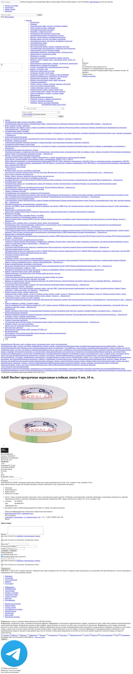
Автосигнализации (12, 256)
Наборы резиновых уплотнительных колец (20, 273)
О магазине (9, 578)
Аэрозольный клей (11, 129)
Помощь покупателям (12, 604)
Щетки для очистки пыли (69, 270)
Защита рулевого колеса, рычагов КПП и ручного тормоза (25, 219)
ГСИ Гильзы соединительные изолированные (21, 230)
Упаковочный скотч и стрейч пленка (76, 370)
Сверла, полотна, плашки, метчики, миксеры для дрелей (50, 84)
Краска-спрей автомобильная (87, 247)
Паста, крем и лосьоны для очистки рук (19, 174)
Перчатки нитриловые (52, 284)
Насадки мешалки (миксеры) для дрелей (39, 281)
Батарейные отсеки (12, 318)
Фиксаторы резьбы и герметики (76, 127)
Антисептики (10, 284)
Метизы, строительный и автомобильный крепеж (48, 37)
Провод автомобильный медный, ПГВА (55, 266)
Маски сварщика (66, 284)
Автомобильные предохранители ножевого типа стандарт (25, 195)
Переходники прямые (12, 212)
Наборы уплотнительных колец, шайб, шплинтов (47, 80)
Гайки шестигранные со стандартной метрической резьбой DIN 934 (34, 161)
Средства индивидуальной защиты (42, 86)
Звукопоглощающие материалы (39, 314)
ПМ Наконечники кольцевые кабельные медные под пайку (26, 253)
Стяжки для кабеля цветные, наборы (107, 288)
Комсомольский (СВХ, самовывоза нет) (19, 513)
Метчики (107, 281)
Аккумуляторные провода (14, 200)
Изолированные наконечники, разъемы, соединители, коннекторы (54, 63)
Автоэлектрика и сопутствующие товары (45, 50)
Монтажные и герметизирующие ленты (48, 370)
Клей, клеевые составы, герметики (42, 28)
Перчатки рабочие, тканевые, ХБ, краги (29, 284)
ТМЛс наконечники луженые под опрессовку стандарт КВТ (108, 251)
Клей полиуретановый (76, 299)
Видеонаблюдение (11, 331)
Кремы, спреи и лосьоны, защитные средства (21, 176)
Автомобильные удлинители (15, 187)
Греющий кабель (19, 266)
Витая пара (9, 266)
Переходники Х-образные (85, 212)
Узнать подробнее (39, 637)
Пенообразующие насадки (84, 146)
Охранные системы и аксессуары (42, 73)
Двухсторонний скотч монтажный (17, 227)
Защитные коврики (83, 219)
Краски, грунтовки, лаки (39, 69)
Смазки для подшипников (56, 322)
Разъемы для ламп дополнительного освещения (63, 183)
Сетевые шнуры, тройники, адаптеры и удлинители (63, 139)
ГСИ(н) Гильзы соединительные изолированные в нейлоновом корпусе (37, 232)
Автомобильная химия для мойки (42, 30)
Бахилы (75, 284)
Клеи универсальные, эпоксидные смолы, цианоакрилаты (55, 152)
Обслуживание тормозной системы (28, 154)
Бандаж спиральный (60, 124)
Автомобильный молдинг (35, 187)
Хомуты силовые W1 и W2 (35, 305)
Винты (7, 163)
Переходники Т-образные (67, 212)
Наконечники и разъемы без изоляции (43, 65)
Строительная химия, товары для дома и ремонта (47, 91)
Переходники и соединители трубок (43, 54)
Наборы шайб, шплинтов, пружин (48, 273)
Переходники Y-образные (30, 212)
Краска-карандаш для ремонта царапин (62, 247)
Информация (9, 587)
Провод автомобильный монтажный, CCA (85, 266)
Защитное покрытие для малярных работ (61, 219)
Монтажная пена (47, 299)
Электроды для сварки (42, 277)
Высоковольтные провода (33, 200)
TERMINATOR (10, 589)
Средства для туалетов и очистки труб (19, 172)
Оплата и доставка (11, 593)
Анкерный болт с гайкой (46, 157)
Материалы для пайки (38, 56)
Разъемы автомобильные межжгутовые (74, 200)
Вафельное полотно (85, 270)
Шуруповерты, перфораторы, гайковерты (41, 241)
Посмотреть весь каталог (54, 104)
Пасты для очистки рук (46, 176)
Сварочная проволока (12, 277)
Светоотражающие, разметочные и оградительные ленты (41, 225)
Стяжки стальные (52, 305)
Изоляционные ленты (12, 225)
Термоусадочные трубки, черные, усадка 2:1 (20, 294)
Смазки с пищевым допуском (15, 191)
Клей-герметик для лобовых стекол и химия (20, 127)
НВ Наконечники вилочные (15, 236)
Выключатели (33, 318)
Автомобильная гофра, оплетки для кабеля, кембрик (49, 26)
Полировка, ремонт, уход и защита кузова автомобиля (49, 75)
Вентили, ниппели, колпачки (80, 311)
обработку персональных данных (28, 536)
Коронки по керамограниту (15, 281)
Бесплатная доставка (12, 617)
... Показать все (106, 124)
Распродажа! (34, 22)
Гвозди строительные (17, 167)
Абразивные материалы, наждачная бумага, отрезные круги (51, 52)
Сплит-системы (10, 337)
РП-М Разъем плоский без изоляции (99, 236)
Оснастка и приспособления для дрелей (68, 281)
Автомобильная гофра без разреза (17, 124)
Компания (8, 576)
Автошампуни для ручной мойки (64, 133)
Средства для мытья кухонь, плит (90, 172)
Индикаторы (23, 318)
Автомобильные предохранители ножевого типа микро (29, 197)
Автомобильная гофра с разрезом (41, 124)
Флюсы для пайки (37, 215)
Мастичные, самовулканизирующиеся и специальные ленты (110, 370)
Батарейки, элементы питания (41, 32)
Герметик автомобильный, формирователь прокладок (108, 127)
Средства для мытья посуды (68, 172)
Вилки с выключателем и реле (33, 139)
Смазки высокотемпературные (77, 322)
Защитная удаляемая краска (38, 247)
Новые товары (10, 605)
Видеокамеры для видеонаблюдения (18, 333)
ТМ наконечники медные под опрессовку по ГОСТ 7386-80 (26, 251)
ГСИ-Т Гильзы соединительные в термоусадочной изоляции (59, 230)
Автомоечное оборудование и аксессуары (45, 33)
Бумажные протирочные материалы (27, 270)
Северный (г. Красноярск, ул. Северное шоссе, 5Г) (23, 517)
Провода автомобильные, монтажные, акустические (48, 76)
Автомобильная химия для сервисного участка (47, 35)
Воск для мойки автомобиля (87, 133)
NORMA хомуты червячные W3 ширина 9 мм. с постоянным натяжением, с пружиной (89, 305)
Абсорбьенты (9, 270)
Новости (8, 582)
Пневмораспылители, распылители (17, 146)
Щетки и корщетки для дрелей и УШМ (49, 206)
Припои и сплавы (11, 215)
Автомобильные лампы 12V (15, 183)
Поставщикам (10, 600)
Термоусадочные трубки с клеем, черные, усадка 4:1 (40, 296)
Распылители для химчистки (41, 146)
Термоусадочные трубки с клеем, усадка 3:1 (52, 294)
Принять (4, 639)
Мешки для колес (119, 219)
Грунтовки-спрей (11, 247)
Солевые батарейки (45, 142)
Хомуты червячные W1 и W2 (15, 305)
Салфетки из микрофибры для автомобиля (109, 146)
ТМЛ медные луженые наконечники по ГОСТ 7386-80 (67, 251)
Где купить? (9, 583)
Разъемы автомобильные (51, 200)
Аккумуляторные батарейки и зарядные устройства (71, 142)
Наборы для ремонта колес (100, 311)
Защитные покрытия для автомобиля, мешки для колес (49, 58)
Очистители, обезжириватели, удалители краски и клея (104, 299)
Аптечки (48, 187)
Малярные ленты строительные (23, 370)
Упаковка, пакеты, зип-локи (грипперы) (44, 103)
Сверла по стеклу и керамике (93, 281)
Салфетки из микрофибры (50, 270)
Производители (10, 611)
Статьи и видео (10, 607)
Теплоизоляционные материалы (84, 314)
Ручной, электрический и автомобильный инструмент (49, 67)
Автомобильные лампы (38, 43)
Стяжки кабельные (11, 288)
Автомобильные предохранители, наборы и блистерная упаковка (70, 195)
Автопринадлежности (38, 45)
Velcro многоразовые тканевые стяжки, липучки (36, 288)
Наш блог (8, 598)
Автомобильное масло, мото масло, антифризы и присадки (51, 41)
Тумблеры (42, 318)
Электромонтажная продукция (16, 137)
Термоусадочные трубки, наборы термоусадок (46, 89)
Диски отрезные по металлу (104, 206)
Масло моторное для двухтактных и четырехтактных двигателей (73, 180)
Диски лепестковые (122, 206)
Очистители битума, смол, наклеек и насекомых (114, 133)
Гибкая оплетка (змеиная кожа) (79, 124)
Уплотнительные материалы (106, 314)
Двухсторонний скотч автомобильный (107, 225)
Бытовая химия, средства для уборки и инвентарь (48, 39)
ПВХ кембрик (96, 124)
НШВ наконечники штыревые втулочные (71, 236)
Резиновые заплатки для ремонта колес (56, 311)
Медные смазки (25, 322)
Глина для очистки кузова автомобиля (64, 260)
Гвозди (7, 167)
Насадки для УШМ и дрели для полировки (20, 206)
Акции (7, 120)
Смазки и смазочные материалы (41, 101)
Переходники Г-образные (48, 212)
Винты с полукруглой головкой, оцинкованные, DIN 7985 (70, 163)
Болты (7, 159)
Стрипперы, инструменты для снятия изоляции (98, 241)
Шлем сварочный (27, 277)
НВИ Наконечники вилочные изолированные (79, 232)
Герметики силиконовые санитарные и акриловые (23, 299)
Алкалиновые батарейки (14, 142)
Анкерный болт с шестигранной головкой (70, 157)
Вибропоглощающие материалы (16, 314)
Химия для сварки (56, 277)
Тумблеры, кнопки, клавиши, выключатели (45, 99)
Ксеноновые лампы (110, 183)
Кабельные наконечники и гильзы (42, 71)
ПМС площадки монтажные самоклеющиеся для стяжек (73, 288)
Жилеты (61, 187)
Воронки (54, 187)
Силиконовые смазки (39, 322)
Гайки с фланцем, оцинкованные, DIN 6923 (73, 161)
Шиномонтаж (35, 95)
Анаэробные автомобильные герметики (51, 127)
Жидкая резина (23, 247)
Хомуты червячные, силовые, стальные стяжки (47, 93)
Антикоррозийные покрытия (40, 260)
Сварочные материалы (38, 82)
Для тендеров (10, 591)
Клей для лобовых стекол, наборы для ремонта (93, 152)
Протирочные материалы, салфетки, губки (45, 78)
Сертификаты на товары (13, 609)
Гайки (7, 161)
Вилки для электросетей (13, 139)
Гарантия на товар (11, 594)
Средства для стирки (40, 172)
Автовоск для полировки (14, 133)
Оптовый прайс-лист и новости (14, 556)
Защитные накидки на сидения (101, 219)
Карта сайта (9, 615)
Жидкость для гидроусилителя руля (25, 180)
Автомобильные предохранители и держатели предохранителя (52, 48)
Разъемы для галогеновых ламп (91, 183)
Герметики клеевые (60, 299)
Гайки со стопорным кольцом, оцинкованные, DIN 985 (109, 161)
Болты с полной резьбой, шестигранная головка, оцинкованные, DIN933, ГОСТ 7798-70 (41, 159)
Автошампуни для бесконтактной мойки (37, 133)
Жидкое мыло (53, 172)
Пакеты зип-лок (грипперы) (15, 326)
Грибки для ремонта (12, 311)
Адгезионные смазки (12, 322)
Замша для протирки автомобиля (63, 146)
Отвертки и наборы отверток (15, 241)
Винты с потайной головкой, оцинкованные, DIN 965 (29, 163)
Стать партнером (11, 580)
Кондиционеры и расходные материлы (19, 335)
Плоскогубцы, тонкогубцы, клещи (68, 241)
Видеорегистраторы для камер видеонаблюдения (48, 333)
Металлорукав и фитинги (14, 327)
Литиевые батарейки (30, 142)
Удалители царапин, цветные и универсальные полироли (99, 260)
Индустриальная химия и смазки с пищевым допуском (49, 46)
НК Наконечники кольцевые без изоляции (40, 236)
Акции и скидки (11, 596)
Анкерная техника (11, 157)
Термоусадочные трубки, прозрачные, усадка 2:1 (85, 294)
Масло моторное (44, 180)
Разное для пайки (24, 215)
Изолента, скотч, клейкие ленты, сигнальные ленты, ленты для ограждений (32, 223)
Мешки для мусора (32, 326)
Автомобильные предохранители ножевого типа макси (69, 197)
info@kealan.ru (95, 2)
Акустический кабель (33, 266)
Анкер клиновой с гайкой (27, 157)
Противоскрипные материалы (61, 314)
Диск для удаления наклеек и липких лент (79, 206)
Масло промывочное (104, 180)
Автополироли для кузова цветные (17, 260)
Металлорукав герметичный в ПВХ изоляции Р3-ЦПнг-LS (26, 329)
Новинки (33, 24)
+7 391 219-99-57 (28, 114)
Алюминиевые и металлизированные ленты (77, 225)
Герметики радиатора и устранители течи (19, 152)
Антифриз (8, 180)
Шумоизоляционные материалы (41, 97)
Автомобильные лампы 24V (35, 183)
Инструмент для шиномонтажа (31, 311)
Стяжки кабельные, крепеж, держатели (44, 88)
